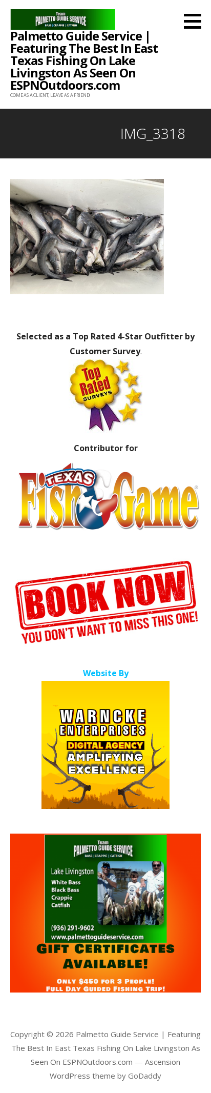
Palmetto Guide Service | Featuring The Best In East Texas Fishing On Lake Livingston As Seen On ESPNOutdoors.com (84, 60)
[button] (196, 21)
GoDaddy (144, 1075)
